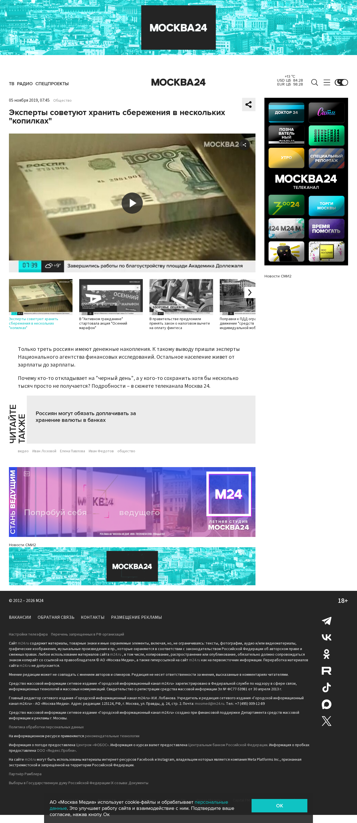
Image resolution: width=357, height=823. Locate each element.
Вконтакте (326, 637)
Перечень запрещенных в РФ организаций (87, 634)
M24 (40, 601)
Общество (62, 100)
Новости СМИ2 (22, 545)
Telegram (326, 620)
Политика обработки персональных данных (46, 727)
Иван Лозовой (44, 451)
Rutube (326, 670)
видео (23, 451)
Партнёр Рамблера (25, 774)
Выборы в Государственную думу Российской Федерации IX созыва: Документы (78, 783)
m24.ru (23, 643)
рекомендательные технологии (112, 736)
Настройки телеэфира (28, 634)
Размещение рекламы (136, 617)
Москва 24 (178, 82)
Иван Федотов (101, 451)
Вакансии (20, 617)
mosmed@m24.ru (209, 704)
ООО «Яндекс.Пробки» (56, 750)
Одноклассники (326, 654)
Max (326, 704)
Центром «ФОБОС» (92, 745)
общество (126, 451)
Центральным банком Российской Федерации (227, 745)
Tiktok (326, 687)
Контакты (93, 617)
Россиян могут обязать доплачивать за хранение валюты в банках (86, 417)
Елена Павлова (72, 451)
